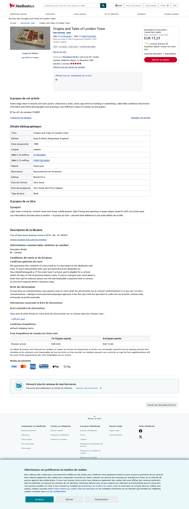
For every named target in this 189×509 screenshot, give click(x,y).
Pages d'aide (114, 430)
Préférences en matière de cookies (90, 452)
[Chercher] (103, 5)
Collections (50, 14)
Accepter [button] (39, 499)
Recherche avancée (18, 14)
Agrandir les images (30, 57)
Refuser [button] (69, 499)
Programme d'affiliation (60, 435)
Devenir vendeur (172, 14)
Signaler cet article (140, 117)
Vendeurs (141, 14)
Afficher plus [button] (18, 319)
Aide (175, 5)
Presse (82, 435)
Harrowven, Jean (28, 23)
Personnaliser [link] (101, 499)
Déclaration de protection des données (91, 445)
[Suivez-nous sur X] (140, 437)
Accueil (13, 23)
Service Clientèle (115, 435)
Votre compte (150, 5)
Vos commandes (27, 444)
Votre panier (26, 448)
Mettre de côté (59, 52)
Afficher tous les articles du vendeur (69, 67)
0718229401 (66, 36)
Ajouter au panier (160, 59)
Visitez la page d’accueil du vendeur (28, 239)
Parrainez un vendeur (59, 439)
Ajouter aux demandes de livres (162, 405)
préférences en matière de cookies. (97, 486)
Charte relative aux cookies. (65, 488)
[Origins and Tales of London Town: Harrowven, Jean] (30, 38)
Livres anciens (80, 14)
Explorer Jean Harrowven (87, 388)
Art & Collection (112, 14)
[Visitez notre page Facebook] (140, 431)
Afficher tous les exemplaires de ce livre (73, 75)
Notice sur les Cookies (88, 457)
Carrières (83, 439)
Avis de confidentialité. (56, 491)
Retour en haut (94, 418)
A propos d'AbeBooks (88, 430)
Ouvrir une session (133, 5)
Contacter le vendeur (21, 117)
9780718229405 (41, 160)
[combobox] (71, 5)
